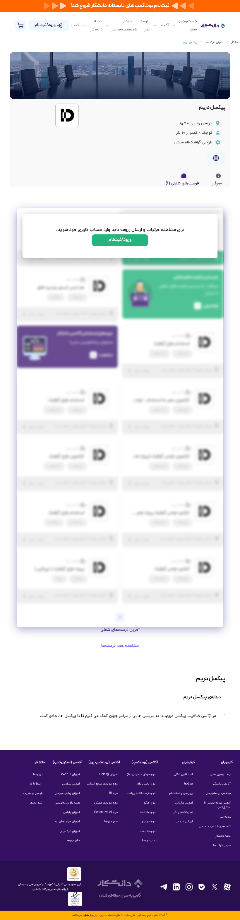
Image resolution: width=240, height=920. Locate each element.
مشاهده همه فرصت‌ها (120, 646)
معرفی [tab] (217, 184)
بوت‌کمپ (79, 26)
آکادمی (163, 26)
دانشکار (235, 42)
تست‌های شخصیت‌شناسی (124, 25)
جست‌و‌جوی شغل (187, 25)
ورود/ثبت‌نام (120, 240)
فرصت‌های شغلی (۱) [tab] (182, 184)
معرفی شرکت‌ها (214, 42)
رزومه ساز (145, 25)
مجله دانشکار (96, 25)
